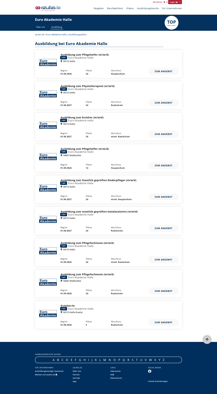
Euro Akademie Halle (56, 34)
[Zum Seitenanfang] (207, 339)
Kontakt (76, 378)
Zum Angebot (163, 71)
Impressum (115, 371)
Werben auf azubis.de (45, 374)
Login (173, 2)
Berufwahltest (115, 8)
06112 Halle (69, 61)
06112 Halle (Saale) (73, 312)
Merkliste (160, 2)
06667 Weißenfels (72, 155)
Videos (130, 8)
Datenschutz (116, 378)
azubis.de (39, 34)
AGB (112, 374)
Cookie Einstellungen (158, 381)
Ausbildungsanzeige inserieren (49, 371)
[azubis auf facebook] (149, 371)
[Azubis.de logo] (48, 8)
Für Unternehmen (172, 8)
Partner (76, 374)
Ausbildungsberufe (148, 8)
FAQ (74, 381)
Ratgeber (99, 8)
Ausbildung (56, 27)
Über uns (40, 27)
